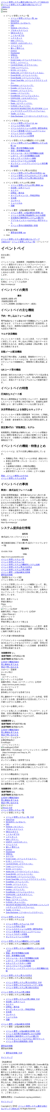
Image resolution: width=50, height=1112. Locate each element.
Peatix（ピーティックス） (22, 103)
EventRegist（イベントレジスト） (25, 96)
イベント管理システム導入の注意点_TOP (24, 982)
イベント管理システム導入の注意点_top (28, 173)
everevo (14, 51)
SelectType (15, 21)
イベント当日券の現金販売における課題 (28, 215)
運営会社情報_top (18, 233)
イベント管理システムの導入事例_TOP (23, 999)
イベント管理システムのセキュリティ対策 (29, 176)
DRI (12, 25)
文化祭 (14, 198)
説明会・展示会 (17, 193)
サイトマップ (7, 1057)
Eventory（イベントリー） (22, 91)
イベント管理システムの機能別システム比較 (20, 565)
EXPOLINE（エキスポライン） (24, 98)
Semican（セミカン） (20, 28)
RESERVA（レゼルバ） (21, 23)
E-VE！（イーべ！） (20, 62)
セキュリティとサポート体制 (23, 158)
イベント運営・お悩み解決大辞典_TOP (23, 1031)
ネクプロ (14, 57)
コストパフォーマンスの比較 (23, 161)
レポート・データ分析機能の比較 (25, 156)
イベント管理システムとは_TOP (20, 924)
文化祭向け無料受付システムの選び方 (27, 218)
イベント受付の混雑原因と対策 (24, 225)
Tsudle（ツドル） (18, 114)
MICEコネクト (17, 33)
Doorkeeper (15, 53)
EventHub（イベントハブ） (22, 85)
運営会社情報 (7, 575)
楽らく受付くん (17, 48)
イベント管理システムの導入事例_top (27, 185)
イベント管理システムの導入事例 (15, 570)
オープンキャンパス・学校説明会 (25, 195)
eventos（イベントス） (20, 93)
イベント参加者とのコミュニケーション (28, 131)
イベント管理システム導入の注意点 (16, 567)
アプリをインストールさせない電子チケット (25, 1039)
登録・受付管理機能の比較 (22, 148)
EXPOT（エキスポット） (22, 43)
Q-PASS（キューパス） (21, 106)
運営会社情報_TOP (14, 1053)
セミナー (14, 190)
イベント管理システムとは (12, 562)
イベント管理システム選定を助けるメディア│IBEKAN (25, 2)
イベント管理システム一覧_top (24, 18)
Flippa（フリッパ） (19, 101)
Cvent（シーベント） (20, 68)
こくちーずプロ (17, 35)
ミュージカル (16, 203)
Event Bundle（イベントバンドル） (26, 78)
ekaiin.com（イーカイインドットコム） (27, 73)
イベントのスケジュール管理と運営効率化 (29, 128)
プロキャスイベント (19, 30)
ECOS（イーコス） (19, 70)
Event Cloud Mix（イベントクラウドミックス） (26, 879)
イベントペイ (16, 46)
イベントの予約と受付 (20, 126)
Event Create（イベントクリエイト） (26, 60)
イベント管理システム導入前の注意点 (27, 178)
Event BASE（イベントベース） (24, 75)
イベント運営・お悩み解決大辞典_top (27, 213)
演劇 (13, 206)
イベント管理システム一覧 (12, 559)
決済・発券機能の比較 (20, 151)
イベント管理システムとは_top (24, 123)
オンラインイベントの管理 (22, 136)
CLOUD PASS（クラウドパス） (24, 65)
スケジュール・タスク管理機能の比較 (27, 153)
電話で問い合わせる (9, 667)
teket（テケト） (17, 41)
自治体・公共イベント (20, 188)
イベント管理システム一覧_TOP (20, 817)
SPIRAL (14, 55)
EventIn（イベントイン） (21, 88)
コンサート (15, 201)
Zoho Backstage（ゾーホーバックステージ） (29, 116)
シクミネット (16, 38)
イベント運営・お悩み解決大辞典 (15, 572)
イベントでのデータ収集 (21, 133)
